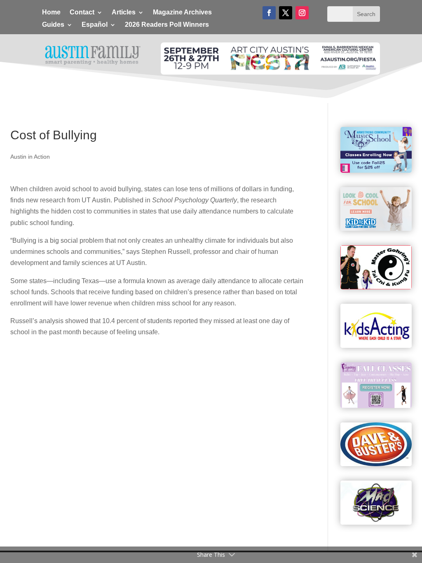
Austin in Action (30, 156)
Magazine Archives (182, 12)
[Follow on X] (285, 12)
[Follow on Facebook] (269, 12)
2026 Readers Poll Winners (167, 25)
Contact (82, 12)
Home (51, 12)
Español (95, 25)
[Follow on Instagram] (302, 12)
